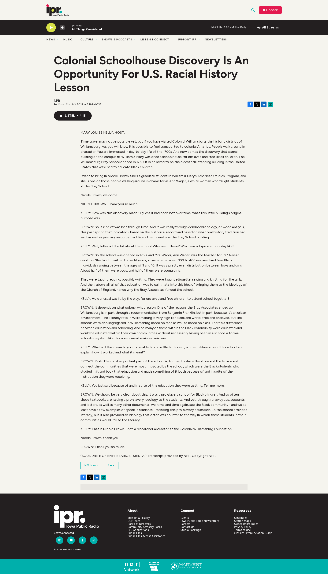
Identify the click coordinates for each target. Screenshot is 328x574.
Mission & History (139, 518)
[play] (51, 27)
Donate (272, 10)
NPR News (91, 465)
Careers (185, 524)
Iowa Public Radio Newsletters (200, 521)
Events (185, 518)
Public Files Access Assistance (146, 536)
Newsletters (216, 39)
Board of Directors (139, 524)
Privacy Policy (242, 527)
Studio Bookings (191, 530)
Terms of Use (242, 530)
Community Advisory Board (145, 527)
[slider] (68, 27)
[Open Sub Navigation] (57, 39)
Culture (87, 39)
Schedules (240, 518)
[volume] (62, 27)
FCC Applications (138, 530)
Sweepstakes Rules (246, 524)
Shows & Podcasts (117, 39)
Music (67, 39)
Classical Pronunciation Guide (253, 533)
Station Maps (242, 521)
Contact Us (187, 527)
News (50, 39)
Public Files (135, 533)
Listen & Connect (154, 39)
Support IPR (187, 39)
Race (111, 465)
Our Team (134, 521)
